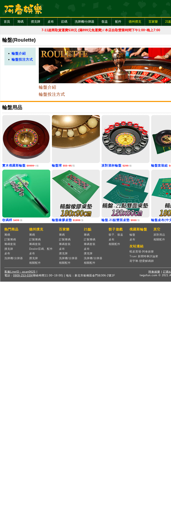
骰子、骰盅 (116, 234)
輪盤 (132, 234)
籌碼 (20, 21)
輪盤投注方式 (22, 59)
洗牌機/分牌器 (84, 21)
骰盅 (105, 21)
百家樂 (153, 21)
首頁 (7, 21)
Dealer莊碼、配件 (41, 248)
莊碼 (64, 21)
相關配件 (35, 262)
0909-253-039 (22, 275)
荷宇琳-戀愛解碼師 (142, 260)
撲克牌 (35, 21)
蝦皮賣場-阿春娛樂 (142, 251)
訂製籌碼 (10, 239)
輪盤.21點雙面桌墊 (116, 220)
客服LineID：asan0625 (19, 271)
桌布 (51, 21)
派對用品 (159, 234)
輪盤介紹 (19, 53)
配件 (118, 21)
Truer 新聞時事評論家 (144, 256)
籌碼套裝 (10, 244)
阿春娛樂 (154, 271)
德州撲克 (135, 21)
